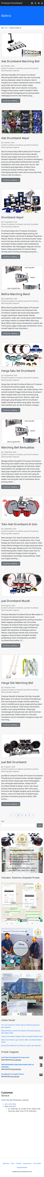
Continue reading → (11, 101)
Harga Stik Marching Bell (17, 683)
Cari (2, 821)
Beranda (6, 1163)
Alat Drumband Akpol (15, 138)
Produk (18, 1163)
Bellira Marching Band (15, 294)
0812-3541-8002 (10, 1104)
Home (5, 28)
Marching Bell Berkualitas (17, 447)
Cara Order (37, 1163)
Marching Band (6, 71)
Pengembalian (22, 1167)
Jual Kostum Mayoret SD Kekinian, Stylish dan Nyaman (21, 1045)
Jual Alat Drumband (31, 68)
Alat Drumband (8, 68)
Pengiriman (27, 1163)
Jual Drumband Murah (15, 601)
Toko (12, 1163)
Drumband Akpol (12, 217)
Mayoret (16, 71)
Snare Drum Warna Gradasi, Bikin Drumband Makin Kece (22, 1036)
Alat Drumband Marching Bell (20, 61)
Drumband (19, 68)
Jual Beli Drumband (13, 762)
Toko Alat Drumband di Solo (19, 524)
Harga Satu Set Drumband (18, 371)
